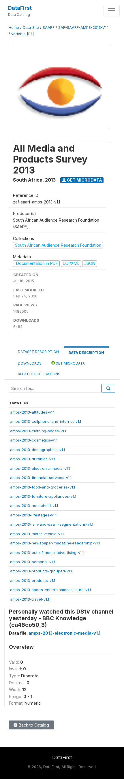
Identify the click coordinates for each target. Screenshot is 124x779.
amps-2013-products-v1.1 (32, 580)
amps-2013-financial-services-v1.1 (41, 477)
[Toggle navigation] (112, 10)
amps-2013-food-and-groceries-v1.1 (42, 487)
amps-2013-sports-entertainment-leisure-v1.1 (50, 589)
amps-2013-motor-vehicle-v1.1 (37, 533)
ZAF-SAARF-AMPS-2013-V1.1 (83, 27)
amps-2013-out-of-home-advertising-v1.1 (47, 552)
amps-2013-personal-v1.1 (32, 561)
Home (14, 27)
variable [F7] (22, 34)
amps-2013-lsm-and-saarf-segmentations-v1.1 (51, 524)
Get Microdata (84, 180)
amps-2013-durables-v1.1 (32, 459)
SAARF (49, 27)
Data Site (31, 27)
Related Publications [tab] (39, 374)
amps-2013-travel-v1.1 (29, 599)
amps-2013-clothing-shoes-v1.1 (38, 431)
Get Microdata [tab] (70, 363)
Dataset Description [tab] (38, 352)
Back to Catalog (33, 725)
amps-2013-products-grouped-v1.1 (41, 571)
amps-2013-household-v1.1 (34, 505)
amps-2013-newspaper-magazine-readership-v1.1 (55, 543)
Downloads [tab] (30, 363)
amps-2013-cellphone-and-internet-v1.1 (45, 421)
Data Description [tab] (86, 352)
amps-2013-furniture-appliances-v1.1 (43, 496)
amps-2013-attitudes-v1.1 (32, 412)
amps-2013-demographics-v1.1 (37, 449)
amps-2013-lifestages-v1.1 (33, 515)
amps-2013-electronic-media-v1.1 (40, 468)
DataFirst (20, 8)
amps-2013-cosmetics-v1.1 (33, 440)
